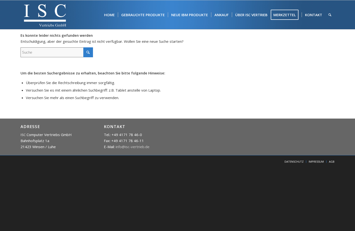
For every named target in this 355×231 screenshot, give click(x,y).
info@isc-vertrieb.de (132, 146)
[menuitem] (109, 14)
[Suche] (329, 14)
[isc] (45, 14)
